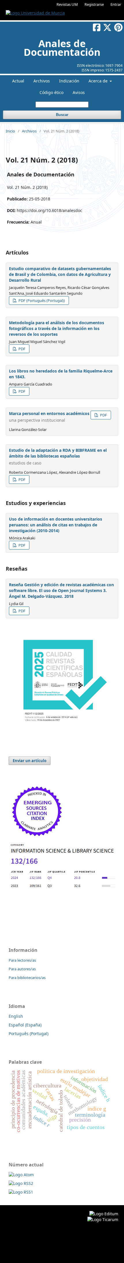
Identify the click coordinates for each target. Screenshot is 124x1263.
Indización (69, 81)
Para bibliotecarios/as (27, 977)
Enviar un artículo (29, 760)
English (16, 1016)
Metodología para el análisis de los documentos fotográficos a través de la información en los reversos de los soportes (56, 328)
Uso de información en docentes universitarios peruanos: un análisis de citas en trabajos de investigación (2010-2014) (55, 524)
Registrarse (94, 4)
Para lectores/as (22, 960)
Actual (18, 81)
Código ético (51, 92)
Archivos (41, 81)
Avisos (79, 92)
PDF (21, 348)
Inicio (10, 131)
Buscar (62, 115)
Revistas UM (67, 4)
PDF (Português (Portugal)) (41, 300)
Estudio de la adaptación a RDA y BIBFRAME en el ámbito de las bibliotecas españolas (58, 456)
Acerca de (99, 81)
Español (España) (25, 1025)
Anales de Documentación (62, 48)
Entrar (115, 4)
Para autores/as (22, 968)
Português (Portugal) (28, 1033)
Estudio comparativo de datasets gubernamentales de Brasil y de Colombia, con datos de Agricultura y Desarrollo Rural (60, 274)
